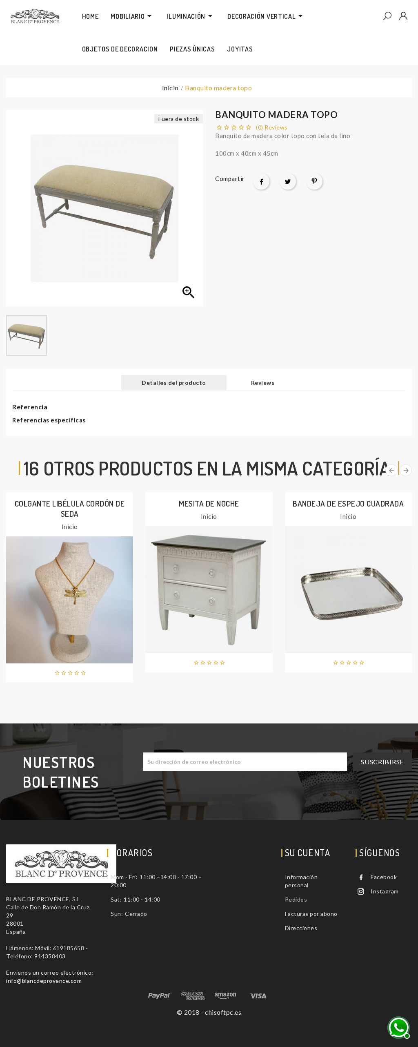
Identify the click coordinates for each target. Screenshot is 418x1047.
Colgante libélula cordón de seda (70, 508)
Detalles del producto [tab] (174, 382)
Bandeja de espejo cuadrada (348, 503)
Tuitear (288, 181)
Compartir (261, 181)
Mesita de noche (209, 503)
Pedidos (296, 899)
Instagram (385, 891)
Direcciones (301, 927)
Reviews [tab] (263, 382)
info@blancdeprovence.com (44, 980)
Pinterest (314, 181)
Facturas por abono (311, 913)
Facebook (384, 876)
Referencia (29, 407)
